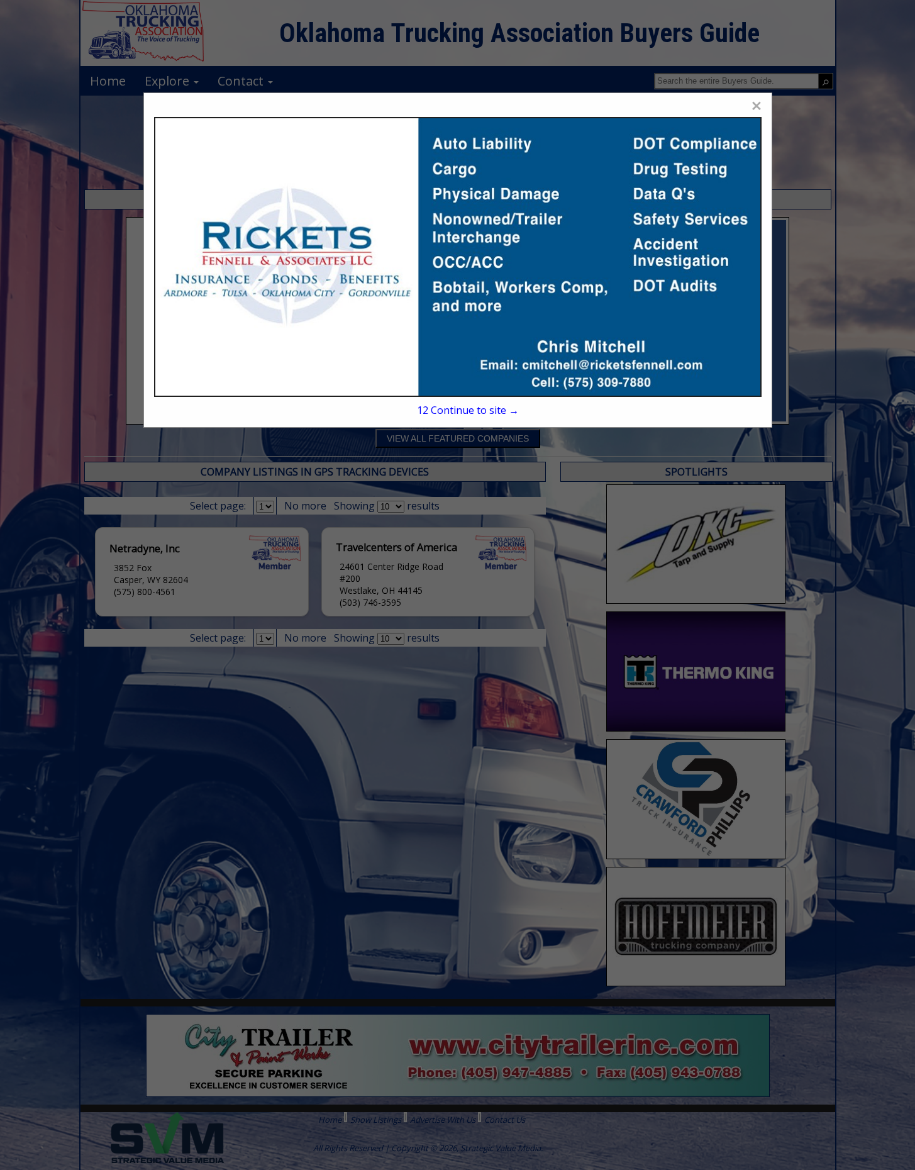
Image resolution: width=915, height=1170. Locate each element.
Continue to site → (468, 410)
